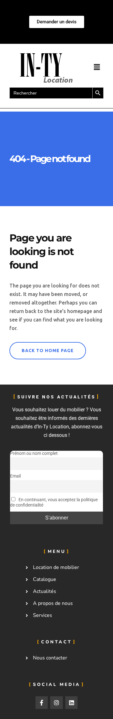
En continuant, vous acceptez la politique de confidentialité (54, 502)
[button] (96, 67)
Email (15, 476)
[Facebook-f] (41, 702)
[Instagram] (56, 702)
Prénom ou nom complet (34, 453)
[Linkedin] (71, 702)
